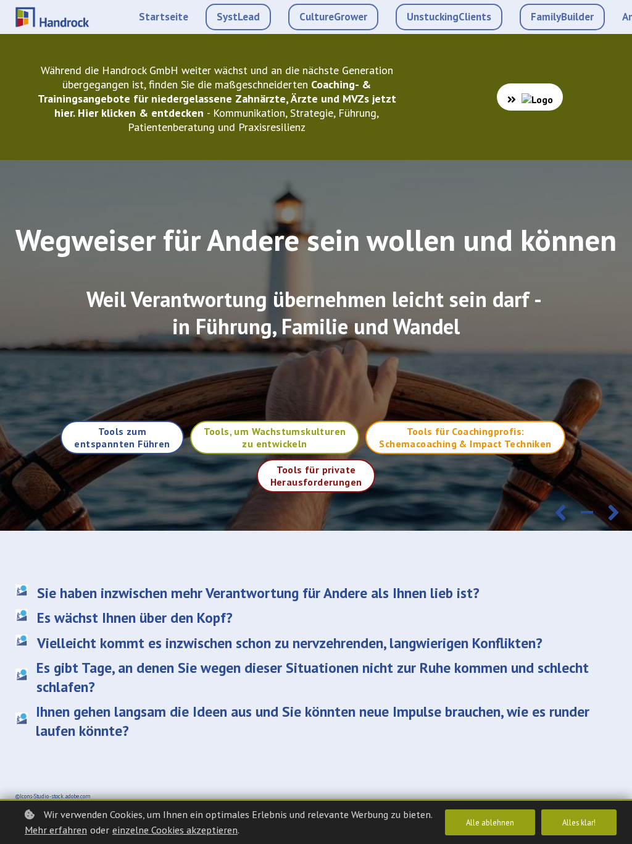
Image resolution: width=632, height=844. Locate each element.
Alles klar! (579, 822)
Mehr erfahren (56, 830)
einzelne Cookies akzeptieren (175, 830)
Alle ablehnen (490, 822)
